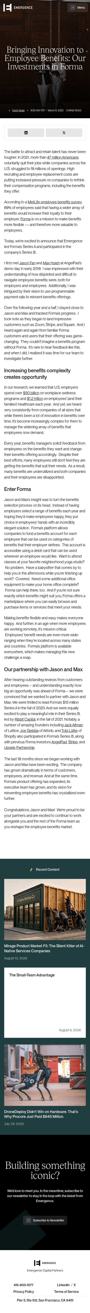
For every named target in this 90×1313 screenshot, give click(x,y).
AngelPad (59, 742)
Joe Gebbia (29, 730)
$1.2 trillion (35, 398)
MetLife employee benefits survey (55, 202)
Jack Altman (73, 725)
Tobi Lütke (69, 730)
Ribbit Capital (25, 719)
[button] (77, 7)
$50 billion (31, 393)
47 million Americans (63, 157)
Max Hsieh (51, 263)
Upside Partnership (19, 747)
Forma (26, 219)
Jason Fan (27, 263)
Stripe (73, 742)
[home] (18, 8)
